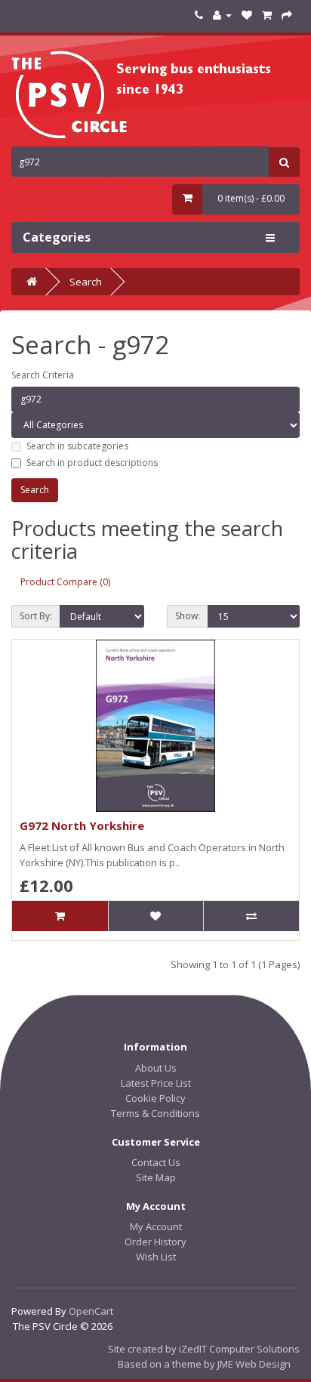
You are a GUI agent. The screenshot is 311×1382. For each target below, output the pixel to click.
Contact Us (155, 1162)
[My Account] (222, 15)
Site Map (156, 1177)
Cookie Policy (155, 1098)
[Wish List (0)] (247, 15)
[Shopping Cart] (267, 15)
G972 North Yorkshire (82, 825)
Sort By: (36, 615)
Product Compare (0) (65, 581)
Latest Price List (156, 1083)
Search (85, 281)
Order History (155, 1241)
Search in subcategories (77, 446)
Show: (187, 615)
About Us (156, 1068)
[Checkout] (287, 15)
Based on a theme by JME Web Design (204, 1364)
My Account (156, 1226)
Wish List (156, 1256)
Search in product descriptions (92, 462)
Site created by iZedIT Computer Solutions (204, 1349)
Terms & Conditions (155, 1113)
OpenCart (91, 1311)
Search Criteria (42, 375)
